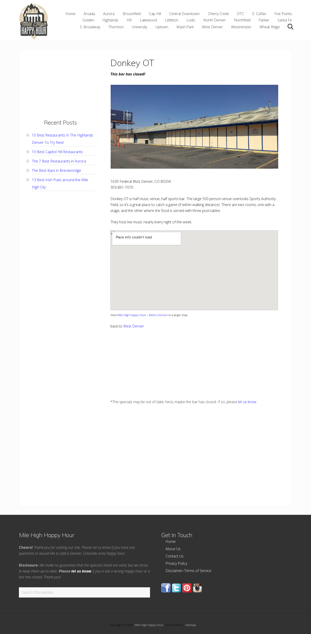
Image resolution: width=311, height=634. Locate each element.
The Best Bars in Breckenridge (56, 170)
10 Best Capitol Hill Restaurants (57, 151)
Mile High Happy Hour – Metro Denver (142, 315)
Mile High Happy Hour (149, 625)
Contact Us (175, 556)
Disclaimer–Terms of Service (188, 570)
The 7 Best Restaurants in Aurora (59, 161)
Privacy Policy (176, 563)
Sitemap (190, 625)
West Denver (133, 326)
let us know (247, 401)
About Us (173, 548)
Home (171, 541)
